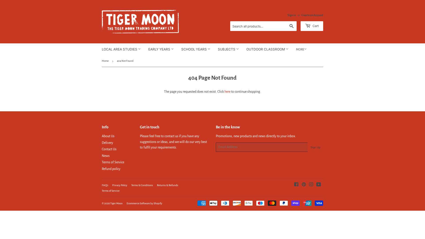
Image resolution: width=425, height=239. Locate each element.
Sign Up (315, 147)
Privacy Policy (119, 185)
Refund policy (111, 169)
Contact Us (109, 149)
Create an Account (312, 15)
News (106, 156)
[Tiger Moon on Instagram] (311, 185)
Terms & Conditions (142, 185)
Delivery (107, 143)
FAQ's (105, 185)
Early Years (159, 49)
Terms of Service (113, 162)
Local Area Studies (120, 49)
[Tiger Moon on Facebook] (296, 185)
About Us (108, 136)
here (227, 91)
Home (105, 61)
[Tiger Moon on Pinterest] (303, 185)
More (300, 49)
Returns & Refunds (167, 185)
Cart (315, 26)
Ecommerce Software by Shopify (144, 203)
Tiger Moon (116, 203)
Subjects (227, 49)
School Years (194, 49)
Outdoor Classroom (266, 49)
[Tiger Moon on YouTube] (318, 185)
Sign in (292, 15)
